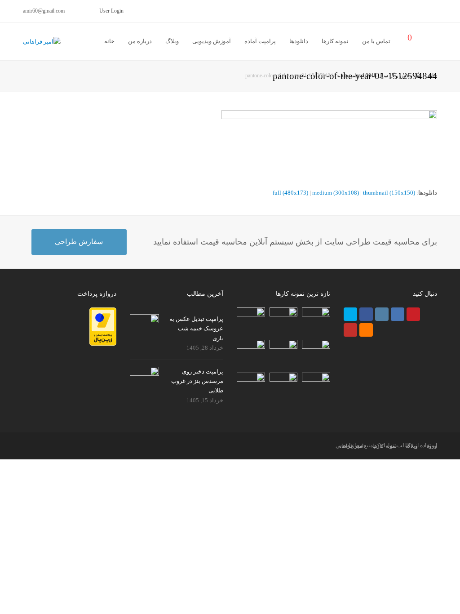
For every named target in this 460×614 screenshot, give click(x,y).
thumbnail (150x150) (389, 192)
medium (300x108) (335, 192)
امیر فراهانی (349, 446)
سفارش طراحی (79, 241)
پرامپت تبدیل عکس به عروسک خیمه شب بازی (196, 329)
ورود (432, 446)
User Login (111, 11)
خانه (432, 76)
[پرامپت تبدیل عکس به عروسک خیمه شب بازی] (144, 323)
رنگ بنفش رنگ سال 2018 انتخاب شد (382, 76)
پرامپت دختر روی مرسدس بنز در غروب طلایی (197, 381)
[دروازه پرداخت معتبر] (102, 343)
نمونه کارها (384, 446)
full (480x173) (290, 192)
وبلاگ (412, 446)
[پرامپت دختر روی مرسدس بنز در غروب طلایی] (144, 376)
